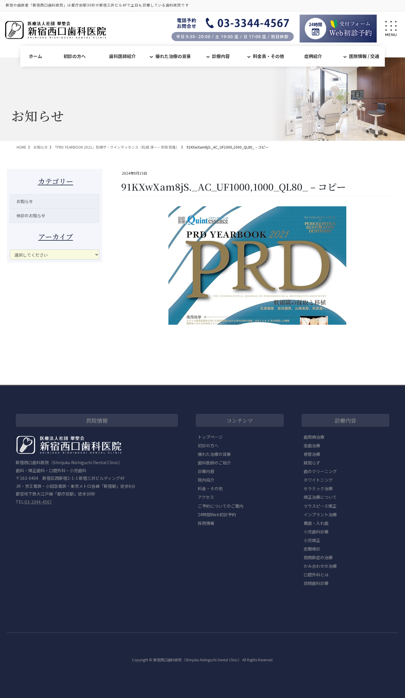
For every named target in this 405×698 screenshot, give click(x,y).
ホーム (35, 56)
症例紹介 (313, 56)
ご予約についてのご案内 (220, 506)
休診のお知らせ (30, 215)
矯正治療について (320, 497)
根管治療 (312, 454)
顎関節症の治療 (318, 557)
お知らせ (24, 201)
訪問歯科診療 (316, 583)
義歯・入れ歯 (316, 523)
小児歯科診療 (316, 532)
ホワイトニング (318, 480)
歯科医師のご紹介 (214, 463)
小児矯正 (312, 540)
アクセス (206, 497)
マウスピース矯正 (320, 506)
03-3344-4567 (38, 502)
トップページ (210, 437)
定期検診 (312, 549)
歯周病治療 (314, 437)
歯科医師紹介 (122, 56)
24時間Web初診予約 (217, 514)
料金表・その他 (268, 56)
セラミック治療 (318, 488)
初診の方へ (74, 56)
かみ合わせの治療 (320, 566)
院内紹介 (206, 480)
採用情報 (206, 523)
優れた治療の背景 (173, 56)
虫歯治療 (312, 445)
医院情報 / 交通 (364, 56)
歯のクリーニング (320, 471)
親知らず (312, 463)
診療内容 (221, 56)
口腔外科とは (316, 575)
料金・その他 (210, 488)
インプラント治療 (320, 514)
